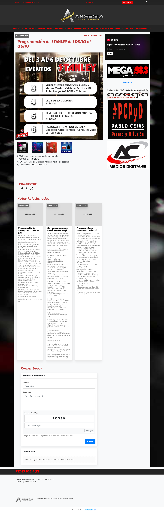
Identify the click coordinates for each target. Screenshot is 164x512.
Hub (49, 28)
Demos (119, 28)
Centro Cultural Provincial (70, 28)
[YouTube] (147, 2)
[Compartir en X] (27, 189)
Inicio (16, 28)
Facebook (127, 82)
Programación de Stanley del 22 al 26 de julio (28, 230)
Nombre (26, 382)
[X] (135, 2)
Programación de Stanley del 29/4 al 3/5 (86, 229)
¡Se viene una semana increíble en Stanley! (57, 229)
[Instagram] (143, 2)
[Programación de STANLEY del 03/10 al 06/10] (22, 147)
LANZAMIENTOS (143, 28)
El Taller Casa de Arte (100, 28)
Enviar (90, 441)
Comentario (27, 392)
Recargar (89, 430)
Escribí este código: (31, 413)
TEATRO (129, 28)
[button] (120, 2)
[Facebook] (139, 2)
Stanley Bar (29, 28)
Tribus (41, 28)
